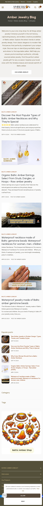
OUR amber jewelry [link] (21, 72)
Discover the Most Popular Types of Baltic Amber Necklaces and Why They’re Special (21, 118)
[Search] (35, 7)
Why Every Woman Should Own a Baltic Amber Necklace (24, 357)
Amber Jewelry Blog (20, 21)
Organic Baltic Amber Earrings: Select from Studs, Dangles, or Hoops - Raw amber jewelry (18, 178)
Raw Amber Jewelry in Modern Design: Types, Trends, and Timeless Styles (26, 337)
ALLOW (23, 495)
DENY (23, 501)
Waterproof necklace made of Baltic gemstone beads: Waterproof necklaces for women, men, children (21, 240)
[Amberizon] (21, 7)
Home (10, 21)
